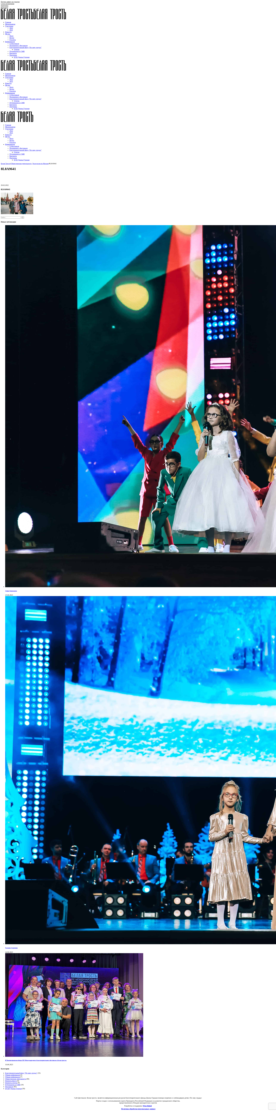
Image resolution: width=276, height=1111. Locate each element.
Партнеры (4, 6)
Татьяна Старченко (11, 948)
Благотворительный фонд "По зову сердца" (21, 1073)
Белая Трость (5, 164)
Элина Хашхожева (11, 591)
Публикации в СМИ (12, 1085)
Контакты (4, 8)
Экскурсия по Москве (40, 164)
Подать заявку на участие (10, 2)
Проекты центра (11, 1083)
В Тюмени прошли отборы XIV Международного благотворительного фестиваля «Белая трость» (36, 1060)
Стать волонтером (7, 4)
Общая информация (12, 1075)
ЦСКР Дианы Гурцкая (13, 1089)
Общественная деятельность (21, 164)
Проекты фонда (11, 1081)
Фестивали (9, 1087)
